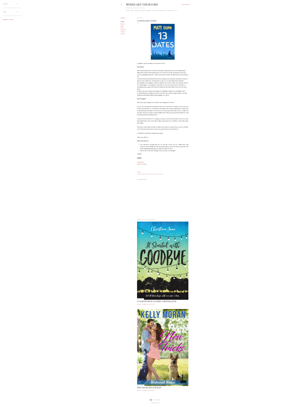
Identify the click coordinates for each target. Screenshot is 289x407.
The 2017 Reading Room (159, 10)
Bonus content (146, 10)
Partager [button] (122, 18)
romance (122, 33)
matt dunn (123, 30)
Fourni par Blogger (156, 399)
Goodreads (140, 162)
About (132, 10)
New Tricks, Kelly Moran (149, 387)
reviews (122, 31)
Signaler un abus (8, 19)
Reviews (137, 10)
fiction (122, 28)
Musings (170, 10)
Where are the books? (142, 4)
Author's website (142, 164)
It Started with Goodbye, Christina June (156, 301)
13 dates (122, 24)
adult (121, 26)
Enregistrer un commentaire (148, 304)
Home (128, 10)
